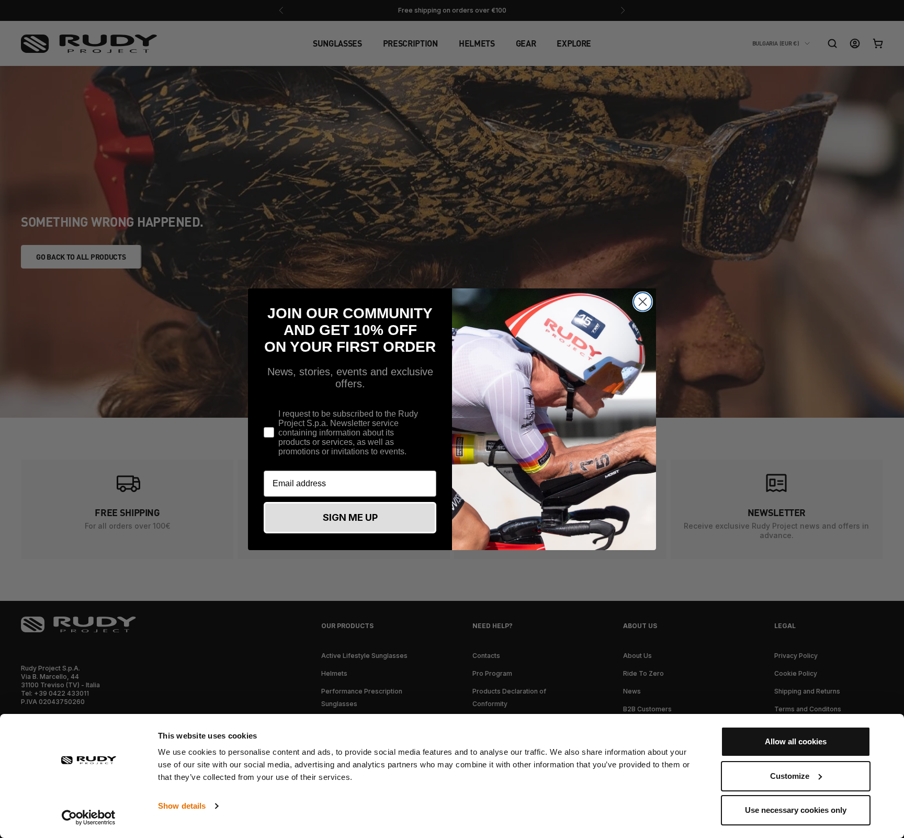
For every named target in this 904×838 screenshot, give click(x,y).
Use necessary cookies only (795, 810)
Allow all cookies (796, 741)
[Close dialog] (643, 302)
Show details (182, 805)
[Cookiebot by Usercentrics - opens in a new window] (88, 817)
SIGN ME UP (350, 517)
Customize (789, 776)
